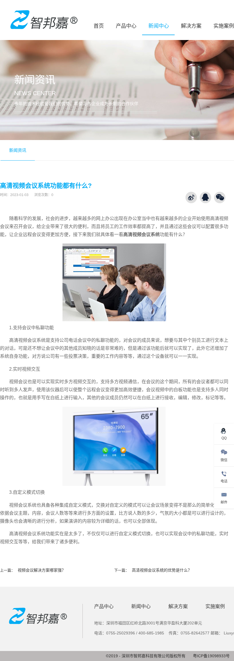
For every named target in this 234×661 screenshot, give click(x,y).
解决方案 (191, 26)
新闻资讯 (17, 150)
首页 (99, 26)
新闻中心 (158, 26)
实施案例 (223, 26)
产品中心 (126, 26)
